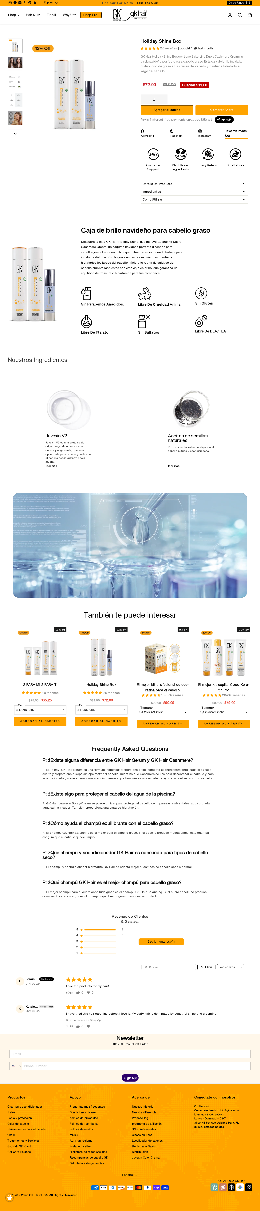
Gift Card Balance (19, 1152)
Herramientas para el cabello (27, 1129)
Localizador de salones (147, 1141)
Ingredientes (152, 191)
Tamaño (146, 708)
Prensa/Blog (140, 1118)
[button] (150, 48)
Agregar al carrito (40, 721)
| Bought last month (186, 48)
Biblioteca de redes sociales (88, 1152)
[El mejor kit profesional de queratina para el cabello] (163, 653)
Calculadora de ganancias (87, 1163)
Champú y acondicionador (25, 1107)
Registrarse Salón (144, 1146)
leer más (51, 466)
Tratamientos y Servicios (24, 1141)
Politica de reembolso (84, 1124)
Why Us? (69, 15)
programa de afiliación (147, 1124)
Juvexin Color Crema (146, 1157)
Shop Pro (90, 15)
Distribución (140, 1152)
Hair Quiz (33, 15)
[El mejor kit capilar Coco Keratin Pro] (224, 653)
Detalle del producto (157, 183)
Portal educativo (80, 1146)
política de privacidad (84, 1118)
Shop (12, 15)
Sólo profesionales (144, 1129)
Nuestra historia (142, 1107)
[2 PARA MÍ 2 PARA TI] (40, 653)
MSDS (74, 1135)
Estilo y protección (20, 1118)
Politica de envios (81, 1129)
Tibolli (51, 15)
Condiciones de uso (83, 1112)
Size (21, 705)
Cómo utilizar (152, 199)
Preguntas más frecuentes (87, 1107)
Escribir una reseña (161, 941)
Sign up (130, 1077)
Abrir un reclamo (81, 1141)
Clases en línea (142, 1135)
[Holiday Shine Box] (101, 653)
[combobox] (16, 1066)
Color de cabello (18, 1124)
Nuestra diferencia (144, 1112)
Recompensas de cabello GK (89, 1157)
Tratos (11, 1112)
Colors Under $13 (239, 3)
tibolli (11, 1135)
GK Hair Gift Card (19, 1146)
